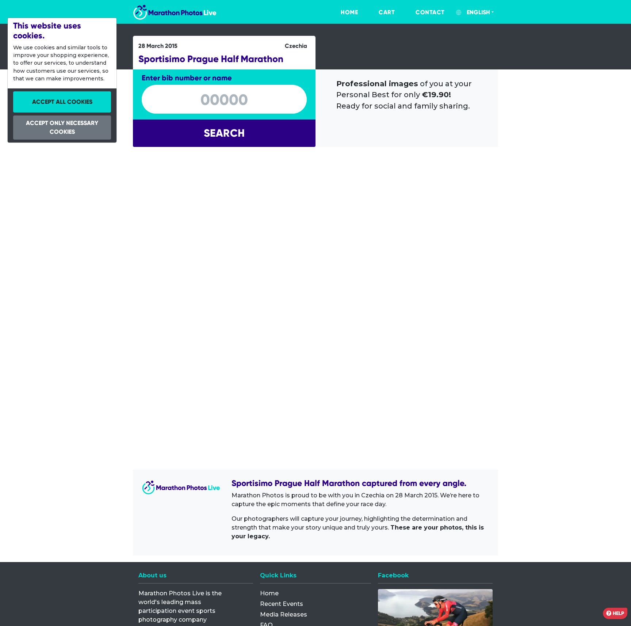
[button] (224, 133)
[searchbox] (224, 100)
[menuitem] (342, 12)
